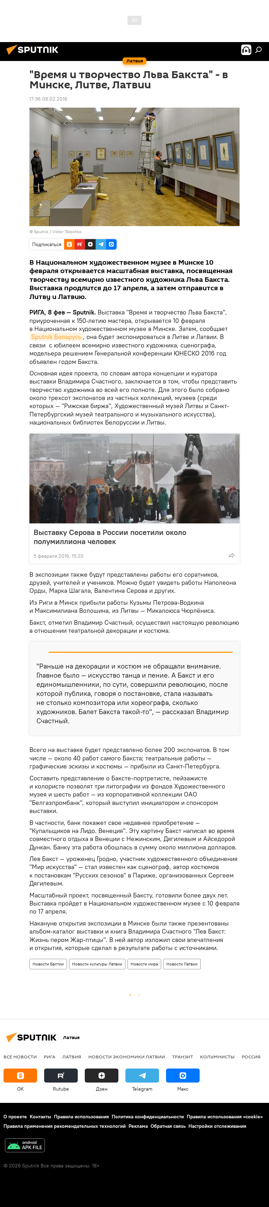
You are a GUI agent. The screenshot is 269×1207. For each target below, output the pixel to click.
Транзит (182, 1056)
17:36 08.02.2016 (48, 99)
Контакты (40, 1116)
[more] (232, 555)
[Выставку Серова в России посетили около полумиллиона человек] (134, 478)
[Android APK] (25, 1146)
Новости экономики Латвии (126, 1056)
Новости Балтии (48, 964)
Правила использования (81, 1116)
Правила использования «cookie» (225, 1116)
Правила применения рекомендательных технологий (65, 1126)
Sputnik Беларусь (56, 337)
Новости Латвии (182, 964)
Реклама (138, 1126)
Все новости (20, 1056)
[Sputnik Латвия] (34, 56)
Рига (49, 1056)
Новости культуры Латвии (97, 964)
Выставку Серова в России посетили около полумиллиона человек (110, 537)
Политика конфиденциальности (148, 1116)
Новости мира (144, 964)
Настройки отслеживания (217, 1126)
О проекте (15, 1116)
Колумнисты (217, 1056)
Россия (251, 1056)
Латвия (71, 1056)
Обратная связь (168, 1126)
